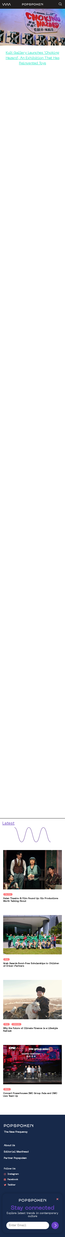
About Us (9, 1145)
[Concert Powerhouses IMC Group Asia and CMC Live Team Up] (32, 1065)
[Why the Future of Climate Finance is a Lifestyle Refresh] (32, 1000)
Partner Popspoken (15, 1158)
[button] (60, 3)
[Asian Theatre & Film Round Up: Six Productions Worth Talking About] (32, 870)
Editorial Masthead (16, 1152)
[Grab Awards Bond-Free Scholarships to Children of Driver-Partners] (32, 935)
